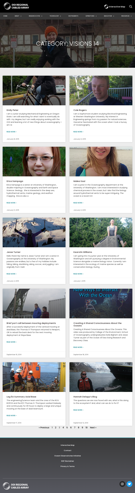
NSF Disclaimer (67, 461)
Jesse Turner (14, 252)
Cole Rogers (80, 110)
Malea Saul (79, 181)
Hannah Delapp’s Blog (85, 396)
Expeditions (90, 16)
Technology (54, 16)
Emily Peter (12, 110)
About (17, 16)
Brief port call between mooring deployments (31, 323)
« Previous (44, 427)
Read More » (11, 132)
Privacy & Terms (67, 466)
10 (87, 427)
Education (108, 16)
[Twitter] (129, 484)
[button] (131, 7)
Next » (93, 427)
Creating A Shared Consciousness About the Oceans (97, 324)
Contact (67, 450)
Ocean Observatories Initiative (67, 455)
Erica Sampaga (15, 181)
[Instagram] (122, 484)
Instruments (73, 16)
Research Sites (34, 16)
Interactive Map (67, 445)
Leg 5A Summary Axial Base (21, 396)
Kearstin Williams (82, 252)
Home (5, 16)
